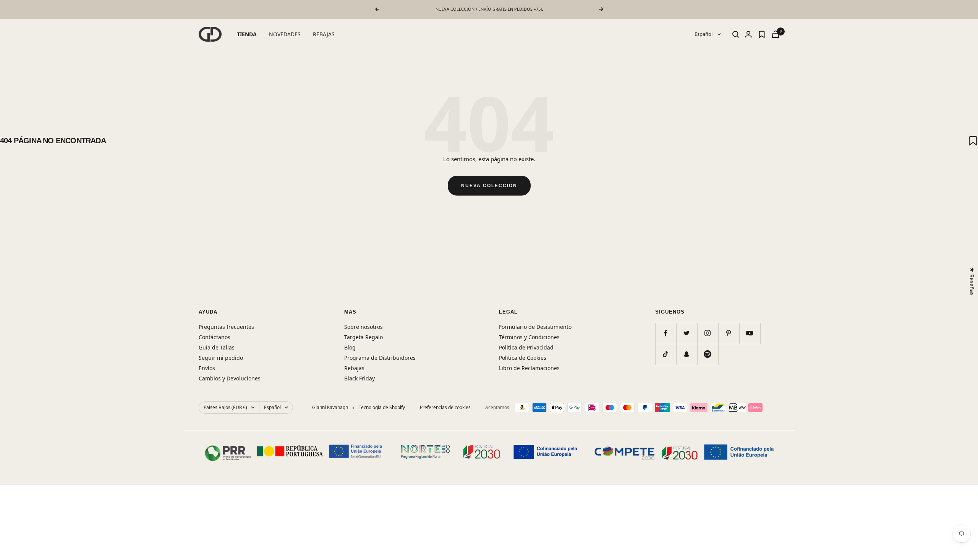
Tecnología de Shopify (382, 407)
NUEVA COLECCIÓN (489, 185)
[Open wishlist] (762, 34)
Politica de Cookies (522, 357)
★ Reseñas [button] (972, 281)
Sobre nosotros (363, 326)
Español (704, 34)
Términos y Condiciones (529, 337)
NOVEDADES (285, 34)
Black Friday (359, 378)
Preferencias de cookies (445, 407)
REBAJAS (324, 34)
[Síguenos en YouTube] (749, 333)
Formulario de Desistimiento (535, 326)
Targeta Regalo (363, 337)
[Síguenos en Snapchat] (686, 354)
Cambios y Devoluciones (230, 378)
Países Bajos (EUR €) (225, 407)
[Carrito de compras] (775, 34)
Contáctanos (214, 337)
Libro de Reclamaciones (529, 368)
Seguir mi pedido (221, 357)
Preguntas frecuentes (226, 326)
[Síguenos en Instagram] (707, 333)
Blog (350, 347)
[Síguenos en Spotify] (707, 354)
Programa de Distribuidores (380, 357)
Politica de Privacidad (526, 347)
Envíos (207, 368)
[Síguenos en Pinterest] (728, 333)
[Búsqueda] (735, 34)
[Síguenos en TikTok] (665, 354)
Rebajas (354, 368)
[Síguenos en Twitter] (686, 333)
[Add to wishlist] (973, 141)
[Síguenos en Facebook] (665, 333)
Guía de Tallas (217, 347)
